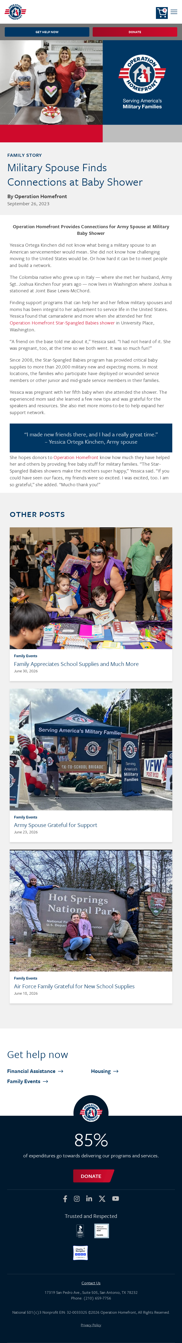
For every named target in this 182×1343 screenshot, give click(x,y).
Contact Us (91, 1283)
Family (24, 1081)
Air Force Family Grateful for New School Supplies (74, 986)
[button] (174, 12)
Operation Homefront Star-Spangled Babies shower (62, 322)
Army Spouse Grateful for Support (55, 825)
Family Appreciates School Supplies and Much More (76, 664)
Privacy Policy (91, 1324)
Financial (32, 1071)
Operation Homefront (76, 457)
